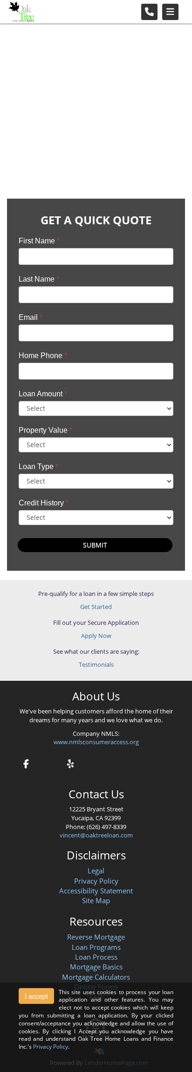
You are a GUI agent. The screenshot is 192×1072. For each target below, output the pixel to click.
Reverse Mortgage (96, 936)
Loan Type (38, 466)
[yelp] (70, 762)
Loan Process (96, 956)
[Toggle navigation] (170, 12)
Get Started (96, 606)
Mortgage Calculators (96, 977)
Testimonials (96, 664)
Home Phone (43, 356)
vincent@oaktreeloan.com (96, 835)
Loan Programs (96, 947)
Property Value (45, 430)
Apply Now (96, 635)
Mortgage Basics (96, 966)
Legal (96, 870)
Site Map (96, 900)
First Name (39, 241)
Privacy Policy (96, 880)
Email (30, 317)
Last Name (39, 279)
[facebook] (26, 762)
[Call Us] (149, 12)
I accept (36, 996)
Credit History (44, 503)
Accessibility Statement (96, 890)
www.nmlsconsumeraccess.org (96, 742)
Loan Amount (43, 394)
